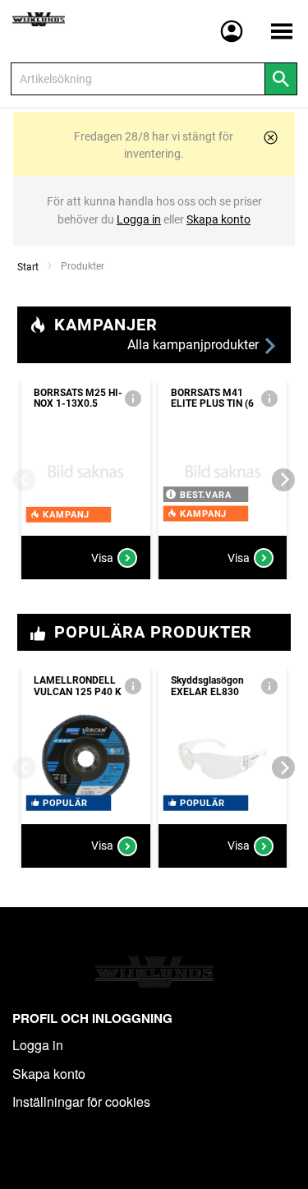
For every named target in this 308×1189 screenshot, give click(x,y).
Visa (102, 558)
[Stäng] (270, 137)
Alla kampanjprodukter (194, 345)
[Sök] (280, 78)
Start (28, 267)
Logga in (37, 1044)
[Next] (283, 479)
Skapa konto (48, 1073)
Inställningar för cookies (81, 1101)
